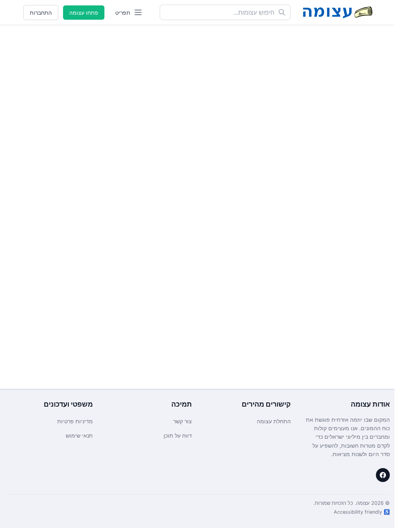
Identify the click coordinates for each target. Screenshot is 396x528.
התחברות (41, 12)
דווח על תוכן (178, 435)
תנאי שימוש (79, 435)
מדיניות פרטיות (75, 421)
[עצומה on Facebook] (383, 475)
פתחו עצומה (83, 12)
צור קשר (182, 421)
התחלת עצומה (274, 421)
